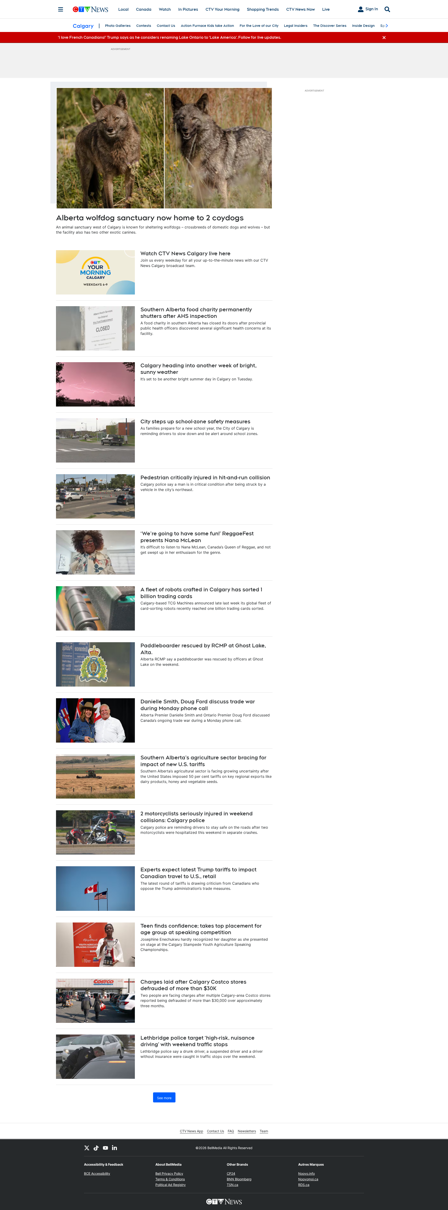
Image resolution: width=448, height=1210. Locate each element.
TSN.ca (232, 1185)
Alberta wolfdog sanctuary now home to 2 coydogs (150, 217)
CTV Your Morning (222, 9)
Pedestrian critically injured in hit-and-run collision (205, 477)
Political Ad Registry (170, 1185)
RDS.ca (303, 1185)
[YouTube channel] (105, 1147)
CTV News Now (300, 9)
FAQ (231, 1131)
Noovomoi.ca (308, 1179)
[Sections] (60, 9)
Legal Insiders (296, 26)
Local (123, 9)
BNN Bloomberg (239, 1179)
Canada (143, 9)
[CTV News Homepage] (90, 9)
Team (264, 1131)
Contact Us (166, 26)
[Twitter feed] (87, 1147)
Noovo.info (306, 1173)
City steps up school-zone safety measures (195, 421)
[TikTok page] (96, 1147)
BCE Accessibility (97, 1173)
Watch (165, 9)
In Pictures (188, 9)
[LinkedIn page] (115, 1147)
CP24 (231, 1173)
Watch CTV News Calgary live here (185, 253)
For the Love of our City (259, 26)
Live (326, 9)
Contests (143, 26)
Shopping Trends (263, 9)
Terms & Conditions (170, 1179)
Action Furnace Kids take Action (207, 26)
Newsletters (247, 1131)
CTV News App (191, 1131)
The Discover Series (329, 26)
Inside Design (363, 26)
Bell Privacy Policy (169, 1173)
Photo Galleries (118, 26)
